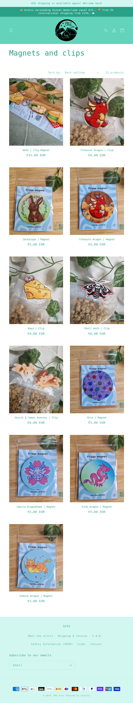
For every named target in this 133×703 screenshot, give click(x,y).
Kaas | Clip (36, 328)
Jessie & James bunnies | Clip (36, 417)
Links (81, 644)
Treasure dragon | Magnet (97, 239)
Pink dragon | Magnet (97, 506)
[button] (11, 30)
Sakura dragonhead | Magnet (36, 506)
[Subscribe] (70, 665)
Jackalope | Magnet (36, 239)
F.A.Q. (97, 635)
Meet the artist (40, 635)
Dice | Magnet (97, 417)
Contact (96, 644)
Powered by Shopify (78, 696)
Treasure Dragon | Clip (97, 150)
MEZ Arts (59, 696)
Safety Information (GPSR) (52, 644)
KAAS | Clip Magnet (36, 150)
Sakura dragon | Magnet (36, 596)
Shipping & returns (73, 635)
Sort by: (54, 72)
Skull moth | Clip (97, 328)
